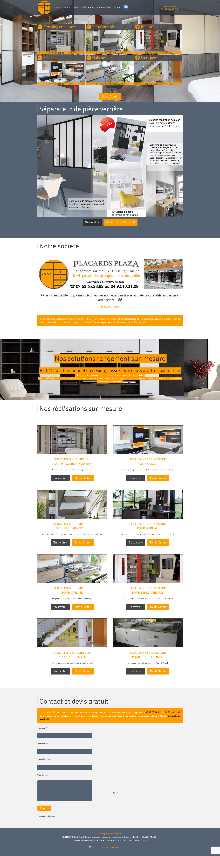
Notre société (71, 7)
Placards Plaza (110, 306)
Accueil (57, 7)
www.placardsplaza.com (110, 833)
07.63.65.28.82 (169, 6)
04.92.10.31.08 (169, 9)
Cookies (145, 840)
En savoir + (92, 222)
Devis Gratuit (110, 96)
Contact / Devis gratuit (108, 7)
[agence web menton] (110, 846)
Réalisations (87, 7)
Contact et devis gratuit (120, 222)
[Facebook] (125, 8)
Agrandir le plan (118, 793)
